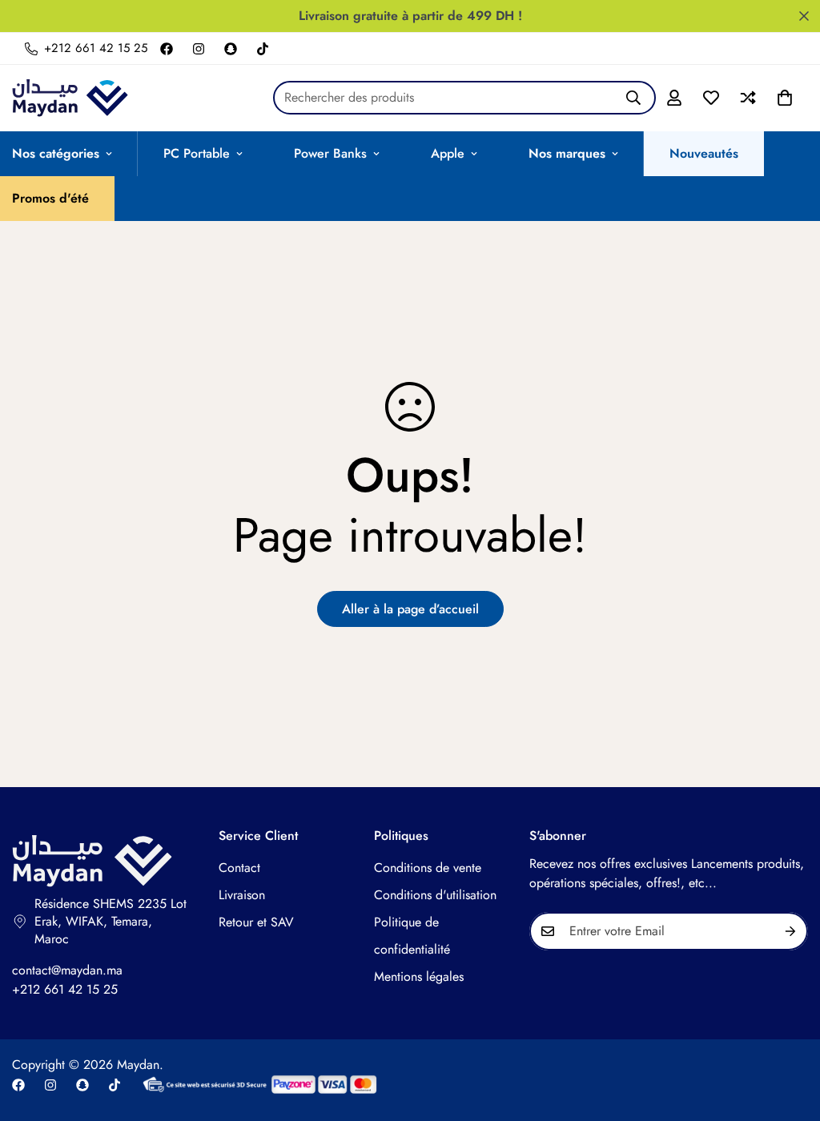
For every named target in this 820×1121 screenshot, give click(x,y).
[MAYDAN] (70, 98)
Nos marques (567, 153)
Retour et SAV (256, 922)
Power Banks (330, 153)
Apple (447, 153)
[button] (784, 97)
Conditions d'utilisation (435, 895)
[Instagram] (198, 48)
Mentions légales (419, 976)
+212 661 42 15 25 (65, 989)
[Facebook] (166, 48)
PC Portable (196, 153)
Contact (239, 867)
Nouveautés (703, 153)
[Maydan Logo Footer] (99, 861)
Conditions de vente (427, 867)
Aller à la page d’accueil (410, 609)
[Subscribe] (790, 931)
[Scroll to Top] (788, 1033)
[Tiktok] (262, 48)
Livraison (242, 895)
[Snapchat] (230, 48)
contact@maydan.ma (67, 970)
